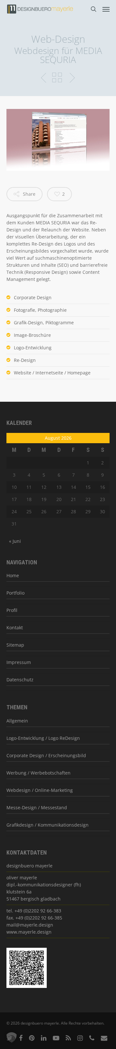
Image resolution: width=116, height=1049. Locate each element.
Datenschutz (20, 680)
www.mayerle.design (29, 932)
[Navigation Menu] (106, 9)
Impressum (18, 662)
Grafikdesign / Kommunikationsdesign (47, 825)
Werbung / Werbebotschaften (38, 773)
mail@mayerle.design (29, 925)
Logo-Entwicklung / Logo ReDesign (43, 738)
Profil (11, 610)
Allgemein (17, 721)
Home (12, 575)
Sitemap (15, 645)
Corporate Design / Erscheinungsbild (46, 755)
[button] (11, 1037)
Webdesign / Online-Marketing (39, 790)
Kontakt (14, 627)
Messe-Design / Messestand (36, 807)
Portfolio (15, 593)
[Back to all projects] (57, 78)
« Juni (15, 541)
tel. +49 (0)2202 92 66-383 (33, 911)
